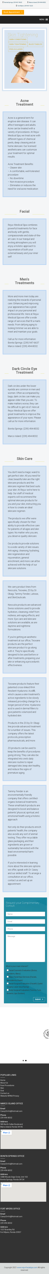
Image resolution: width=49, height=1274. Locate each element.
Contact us (4, 1093)
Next (46, 1034)
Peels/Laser (16, 49)
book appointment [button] (12, 12)
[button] (41, 19)
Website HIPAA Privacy (9, 1096)
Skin (2, 1088)
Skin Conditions (17, 39)
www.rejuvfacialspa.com (27, 1267)
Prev (3, 1034)
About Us (4, 1083)
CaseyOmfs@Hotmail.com (11, 1111)
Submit (38, 999)
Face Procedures (7, 1085)
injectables (35, 44)
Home (2, 1080)
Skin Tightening (17, 44)
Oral (2, 1091)
